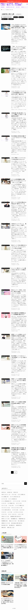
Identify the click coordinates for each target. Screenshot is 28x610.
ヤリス (4, 514)
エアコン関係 (21, 494)
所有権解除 (11, 19)
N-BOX (9, 492)
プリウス (15, 509)
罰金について (12, 520)
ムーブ (10, 512)
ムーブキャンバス (18, 512)
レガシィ (20, 514)
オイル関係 (5, 496)
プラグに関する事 (6, 509)
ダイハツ (18, 503)
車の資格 (12, 525)
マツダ (4, 512)
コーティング (16, 501)
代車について (5, 516)
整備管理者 (22, 518)
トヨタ (11, 505)
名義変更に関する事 (15, 516)
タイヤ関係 (11, 503)
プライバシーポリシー (16, 507)
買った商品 (21, 520)
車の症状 (5, 525)
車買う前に (10, 527)
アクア (14, 494)
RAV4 (16, 492)
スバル (4, 503)
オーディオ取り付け (15, 496)
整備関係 (5, 520)
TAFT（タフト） (6, 494)
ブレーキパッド (6, 507)
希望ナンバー (4, 19)
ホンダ (22, 509)
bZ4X (4, 492)
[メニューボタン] (27, 4)
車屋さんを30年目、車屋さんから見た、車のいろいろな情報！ (11, 4)
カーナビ (4, 499)
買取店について (6, 523)
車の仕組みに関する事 (16, 523)
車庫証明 (15, 17)
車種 (4, 527)
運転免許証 (21, 17)
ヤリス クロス (12, 514)
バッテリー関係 (19, 505)
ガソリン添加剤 (13, 499)
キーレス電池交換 (6, 501)
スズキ (24, 501)
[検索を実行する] (25, 483)
